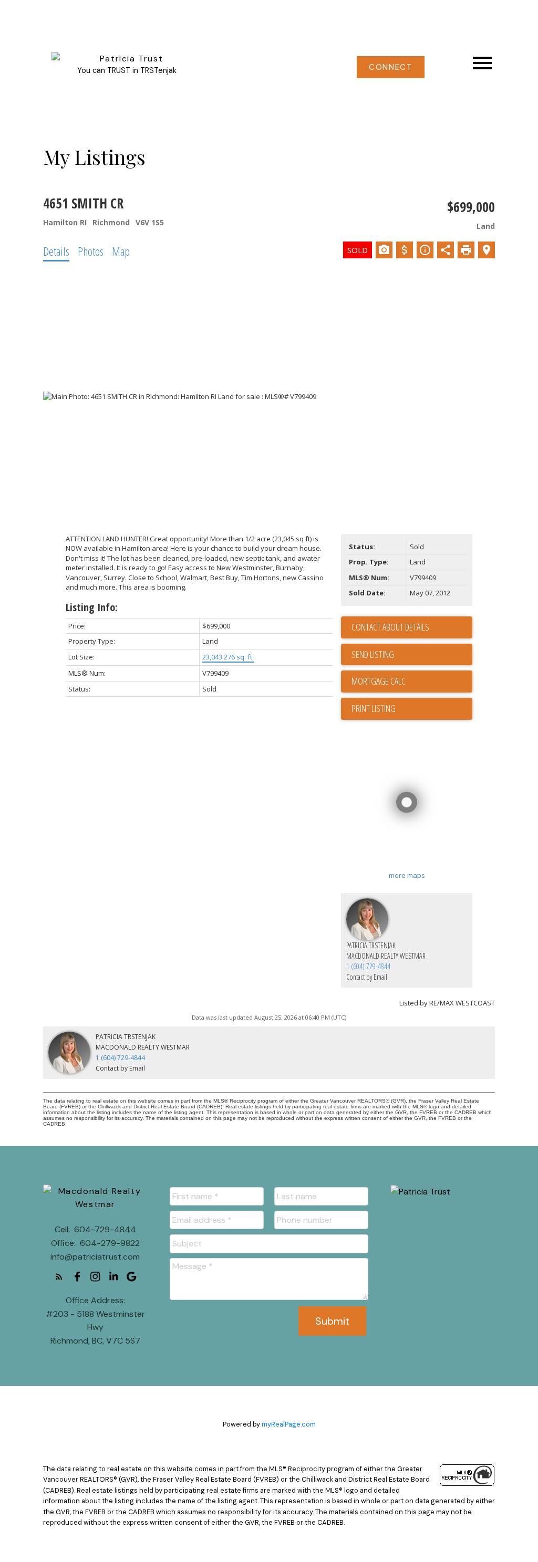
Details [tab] (56, 251)
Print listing (373, 708)
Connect (390, 67)
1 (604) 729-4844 (368, 966)
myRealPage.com (289, 1424)
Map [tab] (121, 251)
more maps (407, 875)
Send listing (372, 654)
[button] (391, 67)
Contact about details (390, 627)
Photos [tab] (91, 251)
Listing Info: (92, 607)
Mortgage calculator (411, 681)
